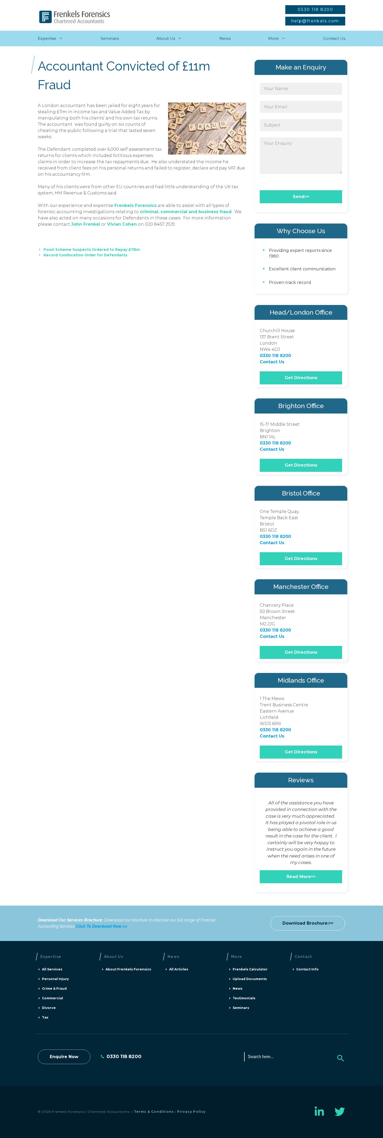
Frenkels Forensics (135, 205)
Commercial (52, 998)
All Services (52, 969)
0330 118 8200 (315, 9)
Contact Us (334, 38)
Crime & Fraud (54, 988)
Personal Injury (55, 979)
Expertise (47, 38)
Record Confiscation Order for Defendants (85, 255)
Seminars (110, 38)
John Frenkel (85, 224)
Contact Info (307, 969)
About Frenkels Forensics (128, 969)
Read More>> (301, 876)
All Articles (178, 969)
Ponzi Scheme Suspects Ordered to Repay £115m (92, 249)
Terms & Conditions (154, 1112)
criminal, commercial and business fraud (186, 211)
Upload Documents (250, 979)
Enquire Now (64, 1056)
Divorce (49, 1008)
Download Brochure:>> (307, 923)
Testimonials (244, 998)
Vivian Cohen (122, 224)
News (225, 38)
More (273, 38)
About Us (165, 38)
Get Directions (301, 377)
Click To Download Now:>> (101, 926)
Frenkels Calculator (250, 969)
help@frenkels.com (315, 20)
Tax (45, 1017)
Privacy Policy (191, 1112)
